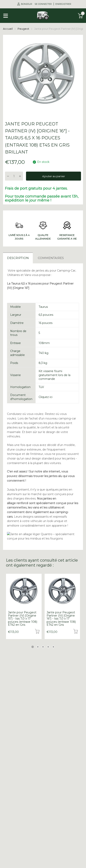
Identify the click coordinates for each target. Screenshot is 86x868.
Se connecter (43, 4)
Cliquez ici (45, 397)
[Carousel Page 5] (53, 647)
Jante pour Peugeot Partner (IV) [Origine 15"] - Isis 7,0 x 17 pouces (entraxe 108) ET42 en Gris (22, 619)
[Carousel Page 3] (43, 647)
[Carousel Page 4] (48, 647)
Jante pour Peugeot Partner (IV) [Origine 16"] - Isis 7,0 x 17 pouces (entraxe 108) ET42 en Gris (61, 619)
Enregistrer (63, 4)
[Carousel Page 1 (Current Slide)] (32, 647)
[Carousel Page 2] (38, 647)
